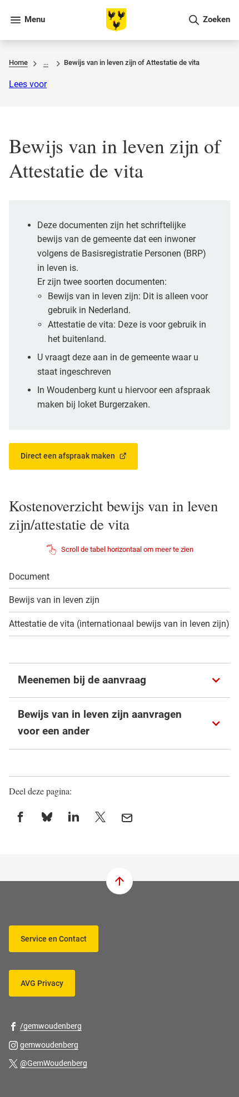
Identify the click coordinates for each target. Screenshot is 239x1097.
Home (18, 62)
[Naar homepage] (116, 20)
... (45, 62)
